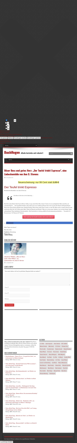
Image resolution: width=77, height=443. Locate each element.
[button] (9, 223)
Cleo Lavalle (42, 349)
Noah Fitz (65, 368)
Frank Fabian (63, 351)
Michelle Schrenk (66, 365)
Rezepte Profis (57, 370)
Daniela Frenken (67, 349)
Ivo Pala (55, 357)
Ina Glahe (49, 357)
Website (7, 299)
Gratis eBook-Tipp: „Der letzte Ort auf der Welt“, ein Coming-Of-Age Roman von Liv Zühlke (21, 409)
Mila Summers (43, 368)
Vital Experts (52, 373)
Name (6, 287)
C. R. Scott (57, 346)
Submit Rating (8, 234)
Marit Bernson (43, 365)
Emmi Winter (43, 351)
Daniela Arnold (58, 349)
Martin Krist (58, 365)
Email (6, 293)
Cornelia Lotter (50, 349)
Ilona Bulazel (43, 357)
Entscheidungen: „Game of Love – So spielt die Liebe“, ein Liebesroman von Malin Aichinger (21, 357)
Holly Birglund (61, 354)
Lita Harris (54, 362)
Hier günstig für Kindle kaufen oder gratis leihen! (38, 217)
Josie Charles (43, 360)
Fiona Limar (56, 351)
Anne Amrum (57, 343)
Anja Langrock (49, 343)
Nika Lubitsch (58, 368)
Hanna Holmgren (52, 354)
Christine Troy (65, 346)
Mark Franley (51, 365)
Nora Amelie (43, 370)
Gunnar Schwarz (43, 354)
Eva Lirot (50, 351)
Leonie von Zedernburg (45, 362)
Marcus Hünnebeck (62, 362)
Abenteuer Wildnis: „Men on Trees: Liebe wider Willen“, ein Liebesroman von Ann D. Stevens (14, 258)
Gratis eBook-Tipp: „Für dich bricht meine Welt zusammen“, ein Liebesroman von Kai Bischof (21, 364)
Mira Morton (51, 368)
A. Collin (42, 343)
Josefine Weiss (67, 357)
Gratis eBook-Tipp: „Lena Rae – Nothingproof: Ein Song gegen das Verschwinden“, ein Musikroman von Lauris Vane (21, 386)
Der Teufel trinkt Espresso (20, 187)
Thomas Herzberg (44, 373)
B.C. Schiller (64, 343)
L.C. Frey (58, 360)
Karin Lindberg (50, 360)
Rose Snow (64, 370)
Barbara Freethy (43, 346)
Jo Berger (61, 357)
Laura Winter (64, 360)
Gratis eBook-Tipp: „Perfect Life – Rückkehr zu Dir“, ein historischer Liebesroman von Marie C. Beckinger (20, 401)
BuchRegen (12, 152)
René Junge (49, 370)
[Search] (71, 153)
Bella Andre (51, 346)
